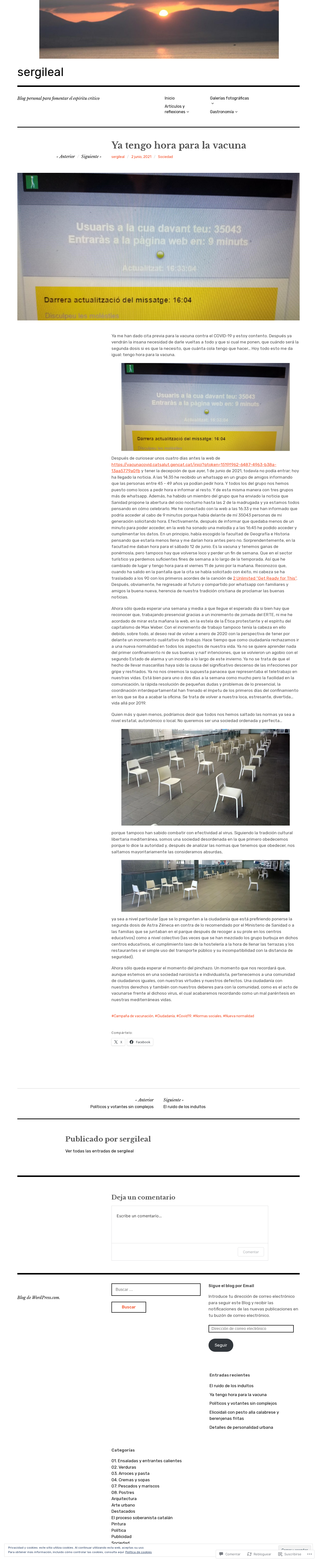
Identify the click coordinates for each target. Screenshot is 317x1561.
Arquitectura (124, 1498)
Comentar (251, 1252)
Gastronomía (222, 111)
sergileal (40, 72)
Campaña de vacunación (133, 1016)
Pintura (118, 1523)
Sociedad (165, 157)
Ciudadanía (166, 1016)
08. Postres (122, 1492)
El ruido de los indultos (232, 1385)
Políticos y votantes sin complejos (243, 1403)
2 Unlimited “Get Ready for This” (264, 578)
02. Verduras (123, 1467)
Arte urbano (123, 1505)
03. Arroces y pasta (130, 1473)
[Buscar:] (156, 1289)
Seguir (221, 1345)
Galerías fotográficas (229, 98)
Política (118, 1530)
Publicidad (121, 1536)
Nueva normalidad (239, 1016)
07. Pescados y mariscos (135, 1485)
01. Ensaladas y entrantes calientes (146, 1460)
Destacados (123, 1511)
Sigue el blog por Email (231, 1285)
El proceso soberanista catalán (142, 1517)
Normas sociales (208, 1016)
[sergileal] (158, 29)
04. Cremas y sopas (130, 1479)
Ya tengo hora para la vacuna (238, 1394)
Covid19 (185, 1016)
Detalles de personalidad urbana (241, 1427)
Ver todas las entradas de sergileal (99, 1150)
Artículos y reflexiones (175, 109)
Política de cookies (138, 1552)
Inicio (170, 98)
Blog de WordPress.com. (38, 1297)
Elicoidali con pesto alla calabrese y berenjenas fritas (244, 1415)
